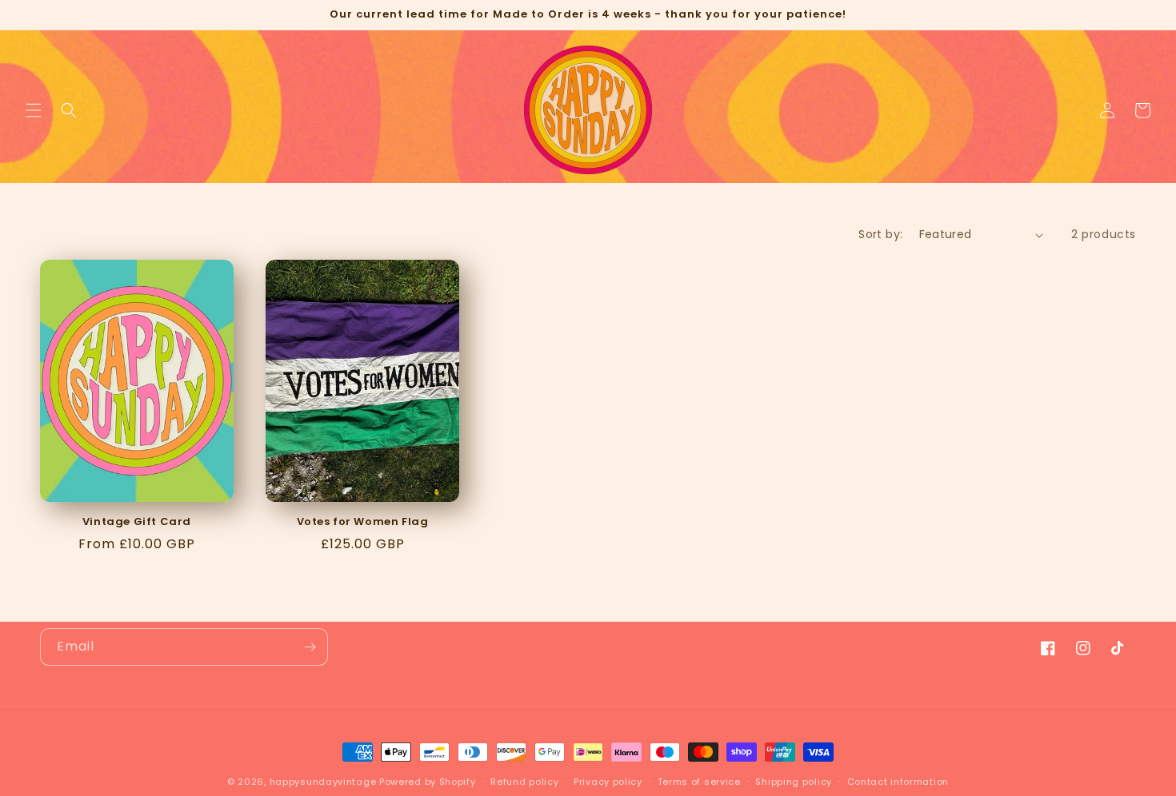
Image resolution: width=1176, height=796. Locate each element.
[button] (33, 110)
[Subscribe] (309, 647)
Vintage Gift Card (136, 522)
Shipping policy (793, 781)
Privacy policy (608, 781)
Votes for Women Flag (363, 522)
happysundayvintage (323, 781)
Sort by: (880, 234)
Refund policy (524, 781)
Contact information (898, 781)
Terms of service (699, 781)
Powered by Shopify (427, 781)
